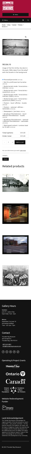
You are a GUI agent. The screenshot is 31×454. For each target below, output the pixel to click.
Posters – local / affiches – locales (14, 103)
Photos (5, 159)
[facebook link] (3, 351)
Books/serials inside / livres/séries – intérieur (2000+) (15, 95)
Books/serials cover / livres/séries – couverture (15, 91)
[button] (25, 36)
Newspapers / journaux (14, 111)
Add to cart (20, 142)
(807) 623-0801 (7, 344)
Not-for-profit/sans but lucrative (14, 83)
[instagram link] (7, 351)
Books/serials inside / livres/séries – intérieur (15, 87)
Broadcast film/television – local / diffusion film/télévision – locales (14, 115)
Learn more (23, 150)
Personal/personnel (13, 80)
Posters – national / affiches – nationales (13, 108)
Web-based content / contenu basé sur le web (15, 126)
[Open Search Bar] (28, 20)
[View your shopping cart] (23, 20)
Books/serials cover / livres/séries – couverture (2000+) (15, 99)
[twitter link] (14, 351)
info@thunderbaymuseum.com (12, 346)
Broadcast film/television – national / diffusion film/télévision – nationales (15, 121)
